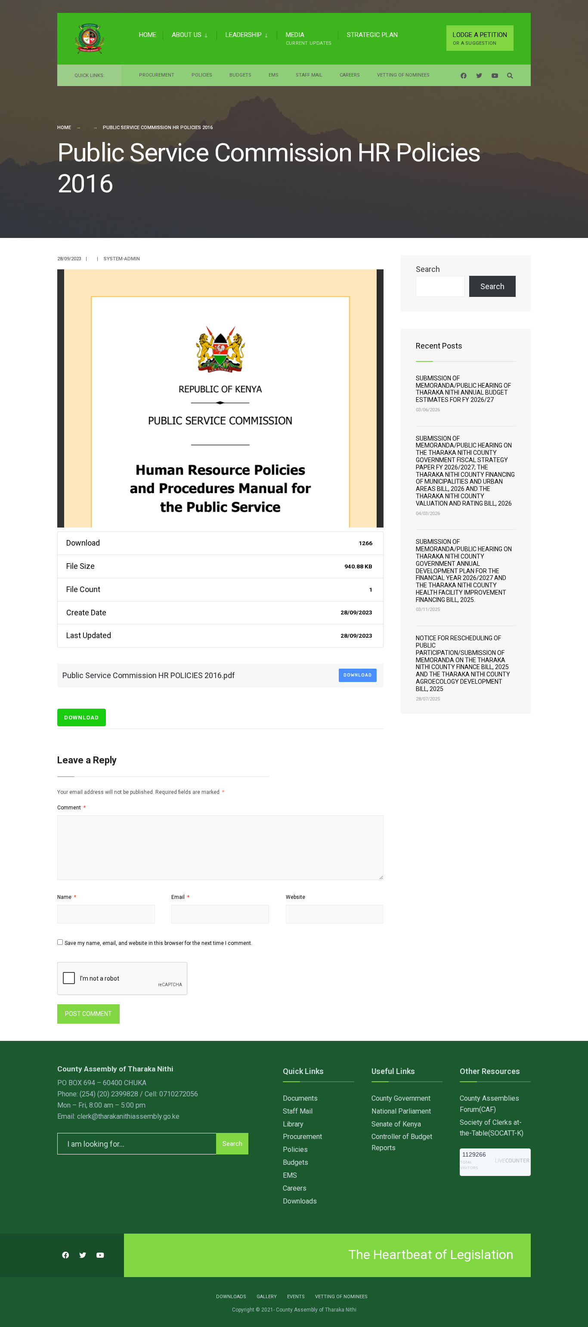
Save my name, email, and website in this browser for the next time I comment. (158, 943)
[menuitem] (190, 33)
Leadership (244, 35)
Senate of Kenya (396, 1124)
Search (428, 269)
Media (308, 38)
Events (296, 1296)
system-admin (122, 259)
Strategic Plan (372, 35)
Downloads (300, 1201)
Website (295, 897)
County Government (400, 1098)
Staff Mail (309, 75)
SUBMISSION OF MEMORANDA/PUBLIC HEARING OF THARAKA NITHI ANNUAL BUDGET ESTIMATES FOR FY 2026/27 (463, 389)
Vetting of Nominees (403, 75)
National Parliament (401, 1111)
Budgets (240, 75)
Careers (350, 75)
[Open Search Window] (510, 75)
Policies (202, 75)
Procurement (156, 75)
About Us (186, 35)
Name (66, 897)
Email (180, 897)
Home (147, 35)
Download (358, 675)
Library (293, 1124)
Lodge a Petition (480, 38)
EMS (274, 75)
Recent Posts (439, 345)
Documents (300, 1098)
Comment (71, 808)
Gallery (267, 1296)
